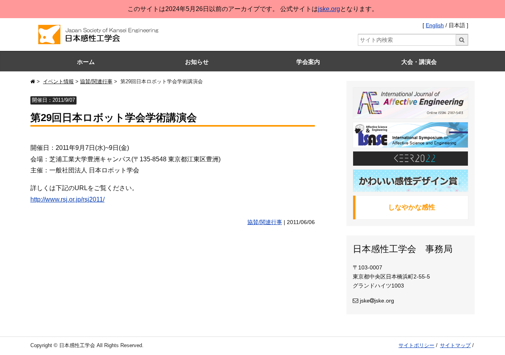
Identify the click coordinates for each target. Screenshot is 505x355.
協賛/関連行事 (96, 81)
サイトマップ (455, 345)
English (435, 25)
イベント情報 (58, 81)
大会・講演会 (419, 61)
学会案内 (308, 61)
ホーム (86, 61)
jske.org (329, 9)
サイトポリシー (416, 345)
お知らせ (197, 61)
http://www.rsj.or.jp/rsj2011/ (67, 199)
